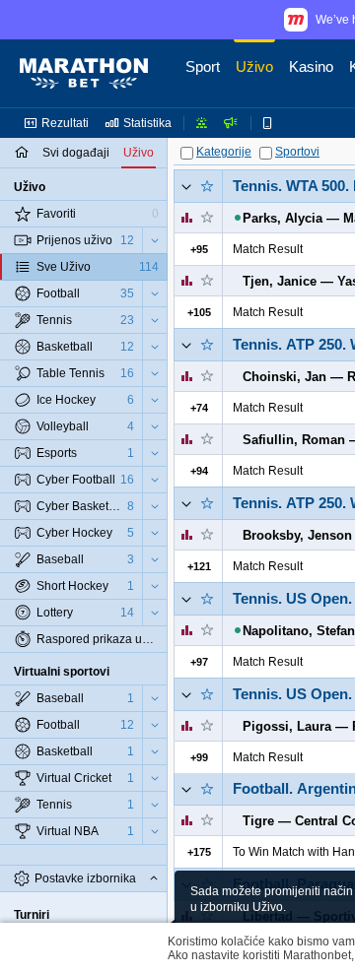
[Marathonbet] (84, 73)
